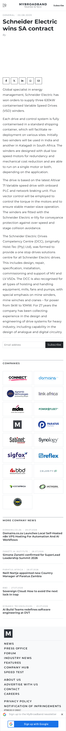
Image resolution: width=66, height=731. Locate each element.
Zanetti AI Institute (15, 551)
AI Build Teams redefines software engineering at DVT (26, 611)
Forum (10, 653)
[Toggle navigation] (4, 5)
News (9, 643)
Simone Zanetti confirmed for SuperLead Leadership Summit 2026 (31, 556)
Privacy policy (18, 701)
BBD (5, 588)
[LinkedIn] (22, 80)
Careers (11, 693)
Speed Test (14, 672)
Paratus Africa (13, 570)
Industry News (18, 658)
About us (12, 679)
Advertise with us (21, 684)
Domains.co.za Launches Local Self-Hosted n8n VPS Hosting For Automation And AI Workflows (32, 536)
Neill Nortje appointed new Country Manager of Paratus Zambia (28, 574)
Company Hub (16, 667)
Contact (12, 689)
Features (12, 662)
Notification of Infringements (32, 706)
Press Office (16, 648)
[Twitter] (14, 80)
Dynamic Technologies (18, 606)
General (9, 15)
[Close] (62, 714)
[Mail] (38, 80)
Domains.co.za (12, 530)
